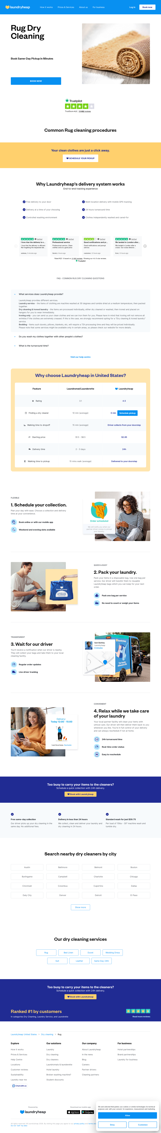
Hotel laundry (52, 1069)
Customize (143, 1125)
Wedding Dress (113, 952)
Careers (85, 1064)
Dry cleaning (47, 1034)
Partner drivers (89, 1069)
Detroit (98, 895)
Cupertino (98, 886)
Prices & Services (66, 7)
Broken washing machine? (58, 1074)
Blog (84, 1059)
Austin (27, 867)
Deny (112, 1125)
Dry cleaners (52, 1059)
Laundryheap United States (24, 1034)
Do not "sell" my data (19, 1126)
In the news (87, 1054)
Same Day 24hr (101, 961)
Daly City (27, 895)
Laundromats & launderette (59, 1064)
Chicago (134, 876)
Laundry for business (127, 1059)
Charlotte (98, 876)
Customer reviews (19, 1069)
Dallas (134, 886)
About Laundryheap (91, 1049)
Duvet (90, 952)
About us (83, 7)
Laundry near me (19, 1079)
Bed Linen (68, 952)
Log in (132, 7)
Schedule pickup (127, 413)
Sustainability (17, 1074)
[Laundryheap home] (18, 7)
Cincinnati (27, 886)
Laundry (50, 1049)
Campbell (62, 876)
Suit (57, 961)
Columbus (63, 886)
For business (99, 7)
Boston (134, 867)
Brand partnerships (127, 1054)
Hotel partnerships (126, 1049)
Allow (127, 1115)
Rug (46, 952)
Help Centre (16, 1059)
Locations (15, 1064)
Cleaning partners (90, 1074)
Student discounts (55, 1079)
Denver (62, 895)
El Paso (133, 895)
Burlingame (27, 876)
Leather (79, 961)
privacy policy (79, 1124)
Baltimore (62, 867)
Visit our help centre (80, 357)
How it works (46, 7)
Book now (147, 7)
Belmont (98, 867)
